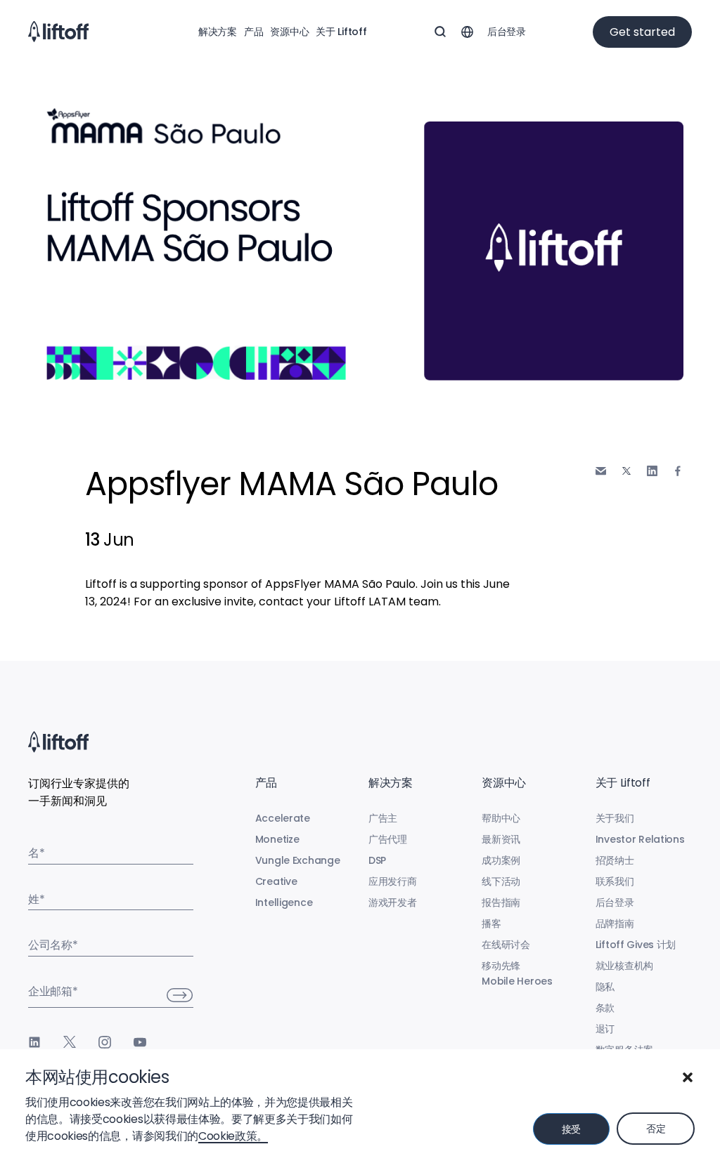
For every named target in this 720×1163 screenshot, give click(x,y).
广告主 (382, 818)
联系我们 (615, 881)
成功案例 (501, 860)
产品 (253, 32)
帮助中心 (501, 818)
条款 (605, 1008)
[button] (688, 1077)
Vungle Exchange (297, 860)
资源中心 (289, 32)
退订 (605, 1029)
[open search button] (440, 31)
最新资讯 (501, 839)
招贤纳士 (615, 860)
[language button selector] (467, 31)
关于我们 (615, 818)
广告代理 (387, 839)
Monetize (277, 839)
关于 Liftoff (341, 32)
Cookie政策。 (233, 1136)
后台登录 (506, 32)
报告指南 (501, 902)
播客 (491, 923)
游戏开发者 (392, 902)
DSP (377, 860)
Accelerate (282, 818)
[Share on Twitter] (626, 471)
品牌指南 (615, 923)
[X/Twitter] (69, 1042)
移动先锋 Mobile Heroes (517, 973)
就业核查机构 (624, 966)
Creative (276, 881)
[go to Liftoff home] (58, 31)
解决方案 (217, 32)
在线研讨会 (506, 945)
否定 (655, 1129)
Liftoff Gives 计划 (636, 945)
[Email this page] (601, 471)
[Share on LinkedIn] (652, 471)
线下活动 (501, 881)
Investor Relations (640, 839)
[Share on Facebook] (678, 471)
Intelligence (284, 902)
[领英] (34, 1042)
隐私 (605, 987)
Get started (642, 32)
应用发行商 (392, 881)
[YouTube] (140, 1042)
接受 (571, 1129)
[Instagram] (104, 1042)
